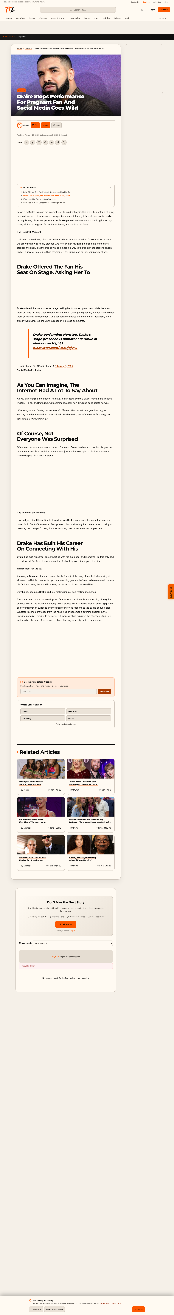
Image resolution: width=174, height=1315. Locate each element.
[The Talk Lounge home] (10, 10)
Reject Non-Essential (54, 1309)
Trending (20, 18)
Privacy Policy (117, 1303)
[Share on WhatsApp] (39, 142)
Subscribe (104, 691)
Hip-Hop (43, 18)
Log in (152, 10)
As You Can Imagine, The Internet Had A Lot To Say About (46, 195)
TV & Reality (74, 18)
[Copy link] (64, 142)
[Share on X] (26, 142)
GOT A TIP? (171, 593)
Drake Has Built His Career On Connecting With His (44, 203)
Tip (36, 125)
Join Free (64, 924)
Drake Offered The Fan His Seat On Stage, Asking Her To (46, 192)
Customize (35, 1309)
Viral (96, 18)
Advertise (157, 2)
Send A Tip (135, 2)
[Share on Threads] (45, 142)
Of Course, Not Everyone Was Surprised (39, 199)
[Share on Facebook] (32, 142)
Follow (45, 125)
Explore (162, 18)
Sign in (55, 956)
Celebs (32, 18)
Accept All (138, 1309)
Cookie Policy (105, 1303)
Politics (106, 18)
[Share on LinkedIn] (51, 142)
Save (58, 125)
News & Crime (57, 18)
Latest (9, 18)
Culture (117, 18)
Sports (87, 18)
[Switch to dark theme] (142, 10)
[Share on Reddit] (57, 142)
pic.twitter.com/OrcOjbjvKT (55, 348)
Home (19, 48)
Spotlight (146, 2)
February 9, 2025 (64, 366)
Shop (166, 2)
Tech (127, 18)
